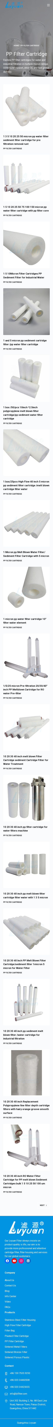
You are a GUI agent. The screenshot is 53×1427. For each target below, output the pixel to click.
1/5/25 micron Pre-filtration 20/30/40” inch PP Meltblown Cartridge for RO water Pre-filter (25, 689)
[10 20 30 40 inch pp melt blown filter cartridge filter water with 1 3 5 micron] (26, 865)
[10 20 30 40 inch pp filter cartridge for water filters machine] (26, 798)
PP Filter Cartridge (12, 149)
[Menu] (48, 5)
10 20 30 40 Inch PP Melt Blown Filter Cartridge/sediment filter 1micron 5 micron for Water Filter (24, 964)
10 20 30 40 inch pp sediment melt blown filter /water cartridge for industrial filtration (23, 1035)
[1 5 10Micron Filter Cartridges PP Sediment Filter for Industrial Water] (26, 245)
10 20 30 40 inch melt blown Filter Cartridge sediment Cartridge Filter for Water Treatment (25, 760)
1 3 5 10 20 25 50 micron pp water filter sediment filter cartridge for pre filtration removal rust (26, 140)
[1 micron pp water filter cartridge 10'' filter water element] (26, 590)
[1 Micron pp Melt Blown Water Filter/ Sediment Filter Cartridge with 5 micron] (26, 523)
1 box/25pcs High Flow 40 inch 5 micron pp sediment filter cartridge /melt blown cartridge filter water (26, 485)
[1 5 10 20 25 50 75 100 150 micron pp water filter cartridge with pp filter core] (26, 178)
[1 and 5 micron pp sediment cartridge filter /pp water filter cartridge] (26, 311)
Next (42, 1205)
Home (16, 46)
